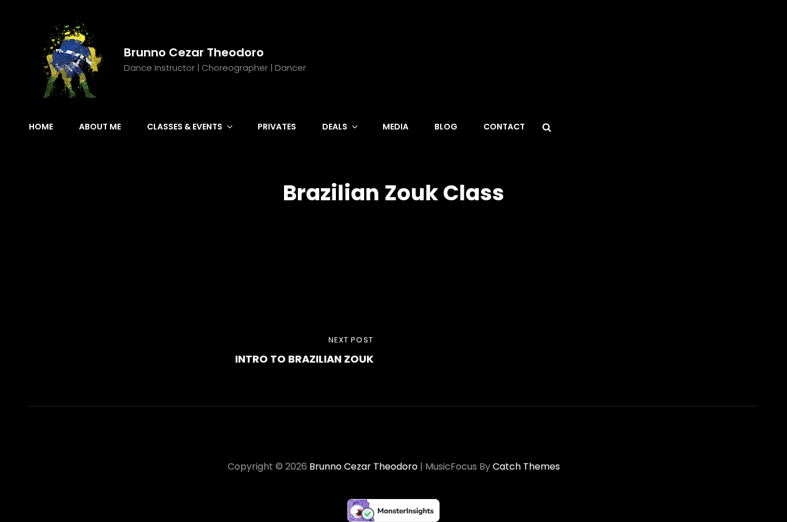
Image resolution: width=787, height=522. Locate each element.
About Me (100, 126)
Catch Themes (526, 466)
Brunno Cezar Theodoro (194, 52)
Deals (334, 126)
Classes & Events (184, 126)
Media (395, 126)
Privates (277, 126)
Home (41, 126)
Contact (504, 126)
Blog (445, 126)
